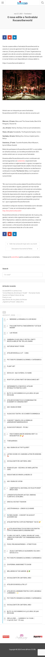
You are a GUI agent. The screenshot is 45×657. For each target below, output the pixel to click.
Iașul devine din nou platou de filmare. (15, 299)
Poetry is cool (7, 297)
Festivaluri (28, 14)
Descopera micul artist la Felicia (22, 249)
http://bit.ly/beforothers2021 (12, 211)
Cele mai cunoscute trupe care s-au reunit (23, 244)
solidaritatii (21, 161)
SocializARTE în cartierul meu (12, 291)
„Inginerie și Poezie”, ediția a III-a (13, 302)
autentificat (15, 257)
